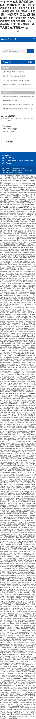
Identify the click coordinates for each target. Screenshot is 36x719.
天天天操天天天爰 (28, 608)
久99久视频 (28, 465)
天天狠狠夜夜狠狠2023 (8, 647)
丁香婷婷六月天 (6, 323)
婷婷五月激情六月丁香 (9, 653)
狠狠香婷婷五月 (4, 245)
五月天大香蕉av (31, 242)
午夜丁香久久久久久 (12, 201)
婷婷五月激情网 (27, 603)
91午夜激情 (18, 541)
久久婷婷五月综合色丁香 (14, 701)
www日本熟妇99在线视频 (9, 405)
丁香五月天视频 (9, 304)
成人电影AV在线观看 (10, 519)
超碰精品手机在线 (26, 524)
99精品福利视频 (24, 299)
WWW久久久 (3, 601)
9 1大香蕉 (8, 350)
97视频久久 (25, 489)
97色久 (11, 625)
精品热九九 (19, 209)
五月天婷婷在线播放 (21, 443)
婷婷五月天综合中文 (18, 517)
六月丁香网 (21, 615)
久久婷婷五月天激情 (15, 287)
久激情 (2, 374)
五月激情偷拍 (7, 713)
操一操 (6, 295)
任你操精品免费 (11, 257)
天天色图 (32, 682)
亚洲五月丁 (11, 307)
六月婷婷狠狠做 (19, 215)
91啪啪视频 (28, 422)
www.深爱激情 (7, 575)
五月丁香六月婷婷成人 (15, 618)
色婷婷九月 (21, 508)
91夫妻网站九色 (11, 235)
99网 (12, 575)
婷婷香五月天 (27, 627)
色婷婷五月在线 (23, 192)
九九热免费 (13, 292)
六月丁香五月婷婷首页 (10, 374)
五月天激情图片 (4, 625)
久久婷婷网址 (10, 543)
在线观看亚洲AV (24, 690)
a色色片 (20, 604)
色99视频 (33, 549)
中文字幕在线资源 (11, 452)
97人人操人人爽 (11, 364)
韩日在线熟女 (19, 292)
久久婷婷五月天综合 (29, 309)
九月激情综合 (29, 505)
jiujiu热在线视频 (28, 415)
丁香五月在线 (18, 539)
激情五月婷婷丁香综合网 (16, 199)
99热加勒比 (27, 247)
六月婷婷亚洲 (15, 275)
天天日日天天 (17, 589)
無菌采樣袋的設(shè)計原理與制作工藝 (13, 72)
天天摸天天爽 (14, 610)
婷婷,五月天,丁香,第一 (22, 440)
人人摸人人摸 (26, 682)
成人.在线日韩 (11, 520)
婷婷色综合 (24, 577)
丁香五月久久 (11, 496)
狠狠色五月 (17, 577)
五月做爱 (29, 233)
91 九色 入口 (26, 467)
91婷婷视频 (28, 249)
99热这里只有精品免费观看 (17, 269)
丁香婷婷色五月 (24, 474)
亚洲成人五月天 (18, 213)
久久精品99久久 (23, 197)
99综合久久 (20, 555)
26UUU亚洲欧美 (25, 434)
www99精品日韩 (20, 658)
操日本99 (5, 342)
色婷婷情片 (20, 302)
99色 (15, 333)
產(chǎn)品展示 (18, 119)
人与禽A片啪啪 (16, 673)
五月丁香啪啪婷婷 (15, 299)
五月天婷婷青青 (30, 201)
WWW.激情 (27, 244)
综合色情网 (29, 563)
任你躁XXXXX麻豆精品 (18, 579)
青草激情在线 (25, 582)
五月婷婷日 (12, 613)
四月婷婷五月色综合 (9, 424)
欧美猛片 (5, 366)
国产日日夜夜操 (4, 244)
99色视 (11, 409)
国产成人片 (23, 300)
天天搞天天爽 (3, 496)
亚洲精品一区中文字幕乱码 (17, 204)
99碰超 (33, 354)
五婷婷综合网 (6, 369)
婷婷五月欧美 (28, 488)
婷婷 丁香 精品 (15, 237)
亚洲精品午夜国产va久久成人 (23, 390)
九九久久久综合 (6, 704)
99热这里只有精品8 (24, 366)
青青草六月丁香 (24, 184)
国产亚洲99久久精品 (5, 268)
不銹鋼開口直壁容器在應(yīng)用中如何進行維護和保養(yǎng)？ (19, 84)
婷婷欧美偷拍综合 (10, 697)
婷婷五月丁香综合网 (8, 589)
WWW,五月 (14, 622)
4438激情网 (24, 673)
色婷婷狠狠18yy (18, 273)
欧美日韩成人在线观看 (23, 519)
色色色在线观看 (4, 184)
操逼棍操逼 (23, 665)
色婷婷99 (22, 591)
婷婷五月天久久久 (9, 213)
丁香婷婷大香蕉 (21, 343)
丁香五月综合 (13, 615)
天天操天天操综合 (19, 661)
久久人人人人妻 (6, 658)
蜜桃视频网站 (12, 603)
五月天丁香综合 (13, 314)
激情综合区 (9, 493)
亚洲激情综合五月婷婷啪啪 (23, 391)
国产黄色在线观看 (11, 716)
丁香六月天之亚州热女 (18, 249)
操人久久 (4, 312)
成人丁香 (14, 713)
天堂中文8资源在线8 (12, 498)
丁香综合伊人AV (13, 438)
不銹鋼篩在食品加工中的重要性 (11, 100)
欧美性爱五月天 (11, 209)
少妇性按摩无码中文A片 (11, 309)
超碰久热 (29, 606)
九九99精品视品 (22, 632)
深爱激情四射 (6, 599)
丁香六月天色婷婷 (12, 512)
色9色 (19, 268)
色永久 (12, 417)
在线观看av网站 (28, 297)
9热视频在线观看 (19, 211)
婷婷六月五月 (12, 450)
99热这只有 (31, 677)
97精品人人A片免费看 (19, 453)
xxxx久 (8, 630)
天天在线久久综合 (8, 429)
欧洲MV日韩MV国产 (28, 213)
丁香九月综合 (18, 467)
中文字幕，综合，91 (5, 582)
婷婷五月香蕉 (24, 707)
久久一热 (6, 204)
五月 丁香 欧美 (13, 632)
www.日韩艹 (3, 512)
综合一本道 (20, 254)
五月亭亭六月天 (16, 348)
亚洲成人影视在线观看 (18, 422)
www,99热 (5, 247)
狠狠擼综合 (30, 482)
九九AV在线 (16, 556)
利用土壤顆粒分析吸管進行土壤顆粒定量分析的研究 (17, 80)
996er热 (32, 352)
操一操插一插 (5, 254)
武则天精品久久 (17, 400)
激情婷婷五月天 (7, 275)
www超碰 (25, 221)
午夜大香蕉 (19, 364)
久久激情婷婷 (30, 611)
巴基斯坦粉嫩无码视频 (10, 594)
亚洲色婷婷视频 (18, 646)
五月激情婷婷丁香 (14, 245)
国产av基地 (14, 503)
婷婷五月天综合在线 (13, 347)
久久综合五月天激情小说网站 (12, 477)
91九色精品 (22, 527)
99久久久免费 (10, 699)
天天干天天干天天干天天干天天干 (17, 482)
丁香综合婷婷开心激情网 (8, 488)
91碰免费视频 (26, 266)
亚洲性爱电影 (12, 440)
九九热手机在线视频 (24, 630)
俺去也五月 (27, 649)
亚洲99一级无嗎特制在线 (25, 704)
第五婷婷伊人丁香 (26, 706)
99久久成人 (11, 670)
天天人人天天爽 (20, 469)
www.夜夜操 (29, 333)
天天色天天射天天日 (22, 403)
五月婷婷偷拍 (24, 276)
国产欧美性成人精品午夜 (6, 227)
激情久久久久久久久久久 (24, 713)
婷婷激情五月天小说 (13, 623)
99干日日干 (31, 457)
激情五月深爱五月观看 (28, 537)
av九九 (6, 482)
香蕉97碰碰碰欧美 (24, 460)
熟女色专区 (24, 290)
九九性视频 (22, 340)
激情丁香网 (25, 271)
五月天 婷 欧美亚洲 (28, 385)
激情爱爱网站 (9, 453)
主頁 (11, 119)
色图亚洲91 (23, 189)
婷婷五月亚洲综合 (26, 319)
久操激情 (7, 668)
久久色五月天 (30, 218)
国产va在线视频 (9, 462)
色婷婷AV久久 (20, 323)
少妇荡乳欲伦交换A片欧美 (21, 355)
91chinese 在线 (8, 505)
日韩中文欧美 (26, 501)
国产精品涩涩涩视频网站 (23, 594)
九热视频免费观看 (5, 551)
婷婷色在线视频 (10, 278)
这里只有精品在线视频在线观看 (10, 572)
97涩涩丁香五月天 (9, 541)
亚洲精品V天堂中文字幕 (24, 567)
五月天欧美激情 (9, 352)
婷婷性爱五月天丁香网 (27, 261)
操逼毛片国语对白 (5, 373)
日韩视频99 (3, 452)
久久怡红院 (11, 539)
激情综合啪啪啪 (20, 280)
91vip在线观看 (22, 201)
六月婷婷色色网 (14, 197)
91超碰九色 (27, 215)
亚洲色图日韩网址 (16, 582)
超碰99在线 (22, 336)
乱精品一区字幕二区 (27, 335)
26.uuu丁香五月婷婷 (23, 373)
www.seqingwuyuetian (28, 268)
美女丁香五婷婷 (24, 598)
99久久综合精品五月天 (26, 556)
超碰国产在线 (3, 527)
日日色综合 (20, 415)
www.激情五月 (15, 630)
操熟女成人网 (5, 283)
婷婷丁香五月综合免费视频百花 (21, 412)
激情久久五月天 (15, 474)
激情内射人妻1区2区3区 (16, 551)
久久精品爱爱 (12, 415)
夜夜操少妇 (25, 561)
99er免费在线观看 (9, 685)
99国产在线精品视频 (25, 359)
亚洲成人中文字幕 (21, 659)
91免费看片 (5, 273)
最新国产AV (26, 282)
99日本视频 (14, 369)
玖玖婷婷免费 (5, 261)
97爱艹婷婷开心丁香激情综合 (21, 256)
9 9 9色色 (25, 397)
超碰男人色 (23, 324)
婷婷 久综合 (14, 627)
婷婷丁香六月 (3, 683)
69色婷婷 (15, 505)
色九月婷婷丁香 (4, 440)
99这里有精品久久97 (5, 311)
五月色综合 (31, 560)
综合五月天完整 (21, 220)
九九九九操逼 (11, 494)
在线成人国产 (27, 330)
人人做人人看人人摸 (16, 549)
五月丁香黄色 (24, 486)
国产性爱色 (25, 670)
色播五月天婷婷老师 (27, 287)
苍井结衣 (26, 551)
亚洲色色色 (11, 340)
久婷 (5, 577)
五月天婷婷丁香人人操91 (8, 682)
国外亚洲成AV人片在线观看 (27, 348)
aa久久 (13, 297)
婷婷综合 (7, 474)
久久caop (2, 350)
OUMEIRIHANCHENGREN (23, 202)
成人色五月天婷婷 (13, 328)
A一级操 (16, 318)
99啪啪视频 (5, 259)
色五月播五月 (9, 400)
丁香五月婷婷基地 (6, 598)
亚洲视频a (18, 697)
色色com (32, 244)
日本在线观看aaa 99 (26, 185)
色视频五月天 (25, 400)
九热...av (10, 412)
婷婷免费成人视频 (20, 428)
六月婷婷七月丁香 (28, 464)
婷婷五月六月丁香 (17, 228)
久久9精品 (3, 699)
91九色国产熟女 (7, 330)
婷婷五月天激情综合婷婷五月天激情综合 (16, 532)
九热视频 (18, 319)
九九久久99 (25, 558)
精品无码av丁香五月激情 (6, 570)
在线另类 (13, 534)
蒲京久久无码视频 (16, 651)
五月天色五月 (9, 288)
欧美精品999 (29, 433)
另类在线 (25, 604)
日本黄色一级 (9, 646)
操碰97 (31, 294)
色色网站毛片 (19, 520)
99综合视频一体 (30, 448)
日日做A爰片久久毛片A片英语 (8, 458)
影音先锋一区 (29, 658)
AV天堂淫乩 (24, 510)
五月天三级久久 (22, 503)
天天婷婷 (26, 462)
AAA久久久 (31, 634)
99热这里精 (10, 517)
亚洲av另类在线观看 (27, 285)
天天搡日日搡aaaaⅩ (21, 496)
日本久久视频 (6, 503)
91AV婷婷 (9, 187)
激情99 (13, 472)
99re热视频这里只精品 (8, 407)
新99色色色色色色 (30, 580)
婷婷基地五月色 (14, 321)
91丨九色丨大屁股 (14, 656)
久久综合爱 (19, 424)
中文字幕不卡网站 (15, 668)
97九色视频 (22, 505)
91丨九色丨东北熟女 (23, 369)
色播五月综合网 (20, 488)
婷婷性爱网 (32, 355)
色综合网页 (17, 484)
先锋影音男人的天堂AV (21, 417)
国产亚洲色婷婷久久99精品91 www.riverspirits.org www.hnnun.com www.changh (18, 305)
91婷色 (23, 541)
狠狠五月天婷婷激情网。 (24, 689)
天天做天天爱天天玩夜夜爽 (15, 683)
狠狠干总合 (31, 510)
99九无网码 (28, 685)
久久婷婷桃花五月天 (13, 192)
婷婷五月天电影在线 (19, 536)
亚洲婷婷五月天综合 (5, 549)
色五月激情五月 (8, 324)
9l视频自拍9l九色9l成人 (15, 561)
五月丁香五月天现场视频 (22, 206)
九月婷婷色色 (12, 465)
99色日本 (25, 587)
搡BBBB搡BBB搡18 (22, 678)
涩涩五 (9, 228)
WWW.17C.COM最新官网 (7, 208)
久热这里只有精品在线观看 (14, 524)
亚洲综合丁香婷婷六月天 (23, 388)
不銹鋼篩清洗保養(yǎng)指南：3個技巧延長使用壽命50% (18, 96)
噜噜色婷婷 (6, 321)
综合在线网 (5, 328)
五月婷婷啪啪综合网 (15, 486)
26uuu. (13, 397)
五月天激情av (28, 431)
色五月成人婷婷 (25, 709)
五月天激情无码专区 (7, 410)
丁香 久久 (6, 615)
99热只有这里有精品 (15, 225)
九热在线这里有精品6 (26, 544)
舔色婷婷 (5, 194)
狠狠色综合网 (27, 304)
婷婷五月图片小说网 (5, 695)
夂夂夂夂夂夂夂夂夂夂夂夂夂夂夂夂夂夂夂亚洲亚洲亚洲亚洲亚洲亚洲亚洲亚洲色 (18, 360)
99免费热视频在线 (31, 455)
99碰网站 (31, 678)
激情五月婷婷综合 (21, 606)
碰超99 (19, 675)
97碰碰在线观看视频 (7, 242)
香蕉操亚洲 (17, 665)
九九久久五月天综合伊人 (15, 263)
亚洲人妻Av (27, 199)
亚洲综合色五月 (24, 367)
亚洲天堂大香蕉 (21, 376)
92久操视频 (22, 616)
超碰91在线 (12, 259)
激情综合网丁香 (12, 606)
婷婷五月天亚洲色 (5, 225)
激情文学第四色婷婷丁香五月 (12, 264)
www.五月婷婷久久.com (29, 216)
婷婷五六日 (21, 663)
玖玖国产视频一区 (27, 424)
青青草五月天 (29, 269)
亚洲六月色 (11, 467)
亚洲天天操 (18, 278)
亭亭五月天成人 (14, 616)
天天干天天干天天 (13, 366)
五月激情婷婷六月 (14, 591)
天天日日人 (14, 240)
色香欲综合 (9, 185)
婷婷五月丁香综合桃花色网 (26, 342)
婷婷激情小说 (17, 429)
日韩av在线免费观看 (9, 252)
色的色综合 (14, 711)
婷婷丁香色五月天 (8, 556)
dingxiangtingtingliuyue (10, 326)
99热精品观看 (7, 654)
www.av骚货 (31, 225)
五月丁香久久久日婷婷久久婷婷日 (13, 385)
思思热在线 (5, 390)
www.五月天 (19, 257)
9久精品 (13, 464)
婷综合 (13, 271)
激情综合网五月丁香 (15, 283)
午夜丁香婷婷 (5, 580)
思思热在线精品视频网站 (28, 500)
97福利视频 (11, 390)
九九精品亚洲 (16, 441)
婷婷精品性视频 (22, 498)
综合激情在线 (17, 699)
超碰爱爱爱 (29, 503)
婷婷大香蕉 (19, 682)
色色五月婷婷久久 (11, 220)
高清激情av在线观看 (18, 187)
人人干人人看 (5, 285)
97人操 (13, 436)
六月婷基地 (21, 493)
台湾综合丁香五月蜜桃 (24, 470)
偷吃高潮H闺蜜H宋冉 (7, 371)
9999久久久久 (11, 383)
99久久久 (22, 386)
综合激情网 (19, 294)
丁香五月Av (7, 622)
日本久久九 (33, 366)
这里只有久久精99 (14, 525)
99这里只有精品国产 (7, 402)
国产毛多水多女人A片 (7, 381)
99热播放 (32, 519)
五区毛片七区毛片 (8, 441)
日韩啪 (8, 417)
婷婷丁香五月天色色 (13, 527)
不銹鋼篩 (8, 120)
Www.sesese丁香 (19, 431)
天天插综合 (15, 268)
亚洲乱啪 (25, 402)
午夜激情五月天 (30, 453)
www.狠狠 (20, 627)
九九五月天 (21, 357)
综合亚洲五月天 (25, 395)
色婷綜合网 (25, 381)
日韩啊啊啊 (6, 689)
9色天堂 (29, 458)
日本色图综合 (17, 409)
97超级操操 (3, 218)
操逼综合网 (3, 522)
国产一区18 (7, 479)
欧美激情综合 (18, 670)
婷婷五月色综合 (4, 202)
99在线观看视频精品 (15, 285)
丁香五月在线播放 (20, 232)
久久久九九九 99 (29, 716)
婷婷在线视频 (13, 254)
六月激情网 (12, 428)
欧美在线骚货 (3, 355)
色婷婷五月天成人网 (15, 419)
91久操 (20, 221)
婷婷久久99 (6, 486)
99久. (28, 479)
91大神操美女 (19, 635)
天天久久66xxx (23, 328)
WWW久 (16, 462)
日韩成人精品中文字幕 (11, 565)
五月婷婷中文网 (18, 304)
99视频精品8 (32, 397)
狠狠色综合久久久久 (10, 555)
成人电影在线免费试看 (26, 275)
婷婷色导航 (22, 350)
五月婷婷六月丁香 (24, 525)
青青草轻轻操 (7, 560)
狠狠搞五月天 (24, 513)
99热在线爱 (25, 697)
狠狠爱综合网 (27, 302)
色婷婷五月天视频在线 (28, 694)
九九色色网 (30, 639)
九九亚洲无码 (5, 376)
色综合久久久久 (25, 441)
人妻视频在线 (30, 496)
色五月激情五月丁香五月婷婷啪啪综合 (20, 445)
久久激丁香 (28, 314)
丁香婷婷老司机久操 (29, 254)
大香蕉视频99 (20, 716)
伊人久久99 (3, 266)
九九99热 (2, 185)
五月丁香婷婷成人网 (15, 261)
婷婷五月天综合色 (19, 251)
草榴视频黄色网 (6, 397)
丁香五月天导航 (30, 436)
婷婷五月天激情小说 (23, 190)
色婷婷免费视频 (29, 522)
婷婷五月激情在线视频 (11, 221)
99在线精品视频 (12, 718)
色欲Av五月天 (13, 587)
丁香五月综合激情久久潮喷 (23, 680)
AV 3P (32, 204)
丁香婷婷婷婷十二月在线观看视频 (27, 331)
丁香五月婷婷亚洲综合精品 (16, 247)
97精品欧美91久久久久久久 (11, 359)
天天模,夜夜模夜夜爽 (7, 529)
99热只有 (29, 324)
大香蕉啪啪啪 (3, 457)
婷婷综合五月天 (21, 433)
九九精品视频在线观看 (20, 611)
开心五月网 (19, 426)
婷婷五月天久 (14, 704)
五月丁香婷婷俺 (14, 649)
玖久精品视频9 (19, 297)
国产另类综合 (5, 460)
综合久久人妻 (28, 517)
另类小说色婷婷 (27, 683)
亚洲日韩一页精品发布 (6, 357)
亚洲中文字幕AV (13, 508)
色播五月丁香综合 (14, 379)
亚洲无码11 (29, 300)
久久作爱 (13, 302)
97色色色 (27, 383)
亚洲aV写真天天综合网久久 (16, 393)
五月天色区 (25, 589)
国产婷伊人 (29, 280)
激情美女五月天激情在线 (21, 647)
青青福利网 (27, 555)
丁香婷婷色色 (18, 397)
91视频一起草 (3, 206)
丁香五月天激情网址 (9, 426)
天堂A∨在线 (16, 324)
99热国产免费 (17, 570)
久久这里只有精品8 (19, 371)
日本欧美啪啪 (9, 706)
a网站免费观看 (10, 211)
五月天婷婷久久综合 (28, 620)
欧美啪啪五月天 (27, 584)
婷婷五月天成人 (22, 196)
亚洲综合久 (6, 445)
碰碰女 (14, 601)
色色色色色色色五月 (30, 371)
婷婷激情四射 (9, 336)
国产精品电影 (5, 292)
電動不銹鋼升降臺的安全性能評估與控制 (14, 76)
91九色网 (2, 493)
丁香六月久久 (17, 543)
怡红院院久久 (13, 376)
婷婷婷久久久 (15, 350)
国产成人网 (5, 623)
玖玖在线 (7, 507)
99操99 (16, 340)
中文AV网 (15, 336)
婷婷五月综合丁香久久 (15, 641)
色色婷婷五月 (25, 570)
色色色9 (15, 470)
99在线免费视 (25, 671)
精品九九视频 (19, 464)
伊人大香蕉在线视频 (17, 330)
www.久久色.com (13, 702)
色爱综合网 (8, 422)
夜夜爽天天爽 (20, 374)
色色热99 (28, 343)
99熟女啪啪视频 (11, 294)
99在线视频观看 (9, 251)
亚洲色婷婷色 (19, 405)
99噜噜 (8, 627)
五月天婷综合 (30, 189)
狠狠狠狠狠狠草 (6, 223)
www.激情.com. (7, 651)
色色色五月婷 (7, 707)
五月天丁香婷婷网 (16, 414)
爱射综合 (10, 295)
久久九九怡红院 (6, 510)
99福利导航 (18, 586)
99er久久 (31, 184)
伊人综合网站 (30, 659)
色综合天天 (14, 663)
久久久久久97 (25, 641)
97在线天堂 (5, 702)
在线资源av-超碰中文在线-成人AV (16, 522)
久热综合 (21, 649)
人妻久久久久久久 (28, 476)
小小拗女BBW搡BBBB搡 (28, 227)
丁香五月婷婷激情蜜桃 (24, 702)
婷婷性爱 (26, 405)
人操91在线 (32, 223)
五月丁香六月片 (30, 628)
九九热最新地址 (11, 635)
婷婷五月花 (33, 373)
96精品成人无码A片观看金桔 (19, 546)
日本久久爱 (11, 355)
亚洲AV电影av (15, 233)
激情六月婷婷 (26, 549)
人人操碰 (32, 412)
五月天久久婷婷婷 (29, 615)
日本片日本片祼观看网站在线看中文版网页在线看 (16, 596)
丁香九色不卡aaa (19, 407)
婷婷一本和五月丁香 (23, 326)
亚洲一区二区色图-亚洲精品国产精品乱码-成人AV (18, 553)
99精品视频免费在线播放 (15, 515)
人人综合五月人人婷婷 (28, 312)
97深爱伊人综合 (26, 414)
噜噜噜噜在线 (27, 625)
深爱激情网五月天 (20, 472)
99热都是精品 (31, 529)
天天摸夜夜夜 (13, 689)
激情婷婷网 (20, 512)
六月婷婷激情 (17, 227)
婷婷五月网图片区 (29, 292)
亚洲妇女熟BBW (18, 208)
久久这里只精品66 (21, 458)
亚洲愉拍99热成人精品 (23, 452)
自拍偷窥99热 (11, 592)
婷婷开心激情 (5, 379)
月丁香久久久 (11, 206)
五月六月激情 (23, 233)
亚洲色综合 (26, 446)
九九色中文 (31, 697)
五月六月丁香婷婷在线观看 (15, 216)
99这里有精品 (22, 575)
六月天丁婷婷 (21, 711)
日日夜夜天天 (5, 649)
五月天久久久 (28, 232)
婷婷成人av (14, 531)
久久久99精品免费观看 (25, 572)
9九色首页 (13, 323)
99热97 (28, 220)
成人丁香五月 (26, 235)
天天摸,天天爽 (18, 481)
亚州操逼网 (19, 603)
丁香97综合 (24, 675)
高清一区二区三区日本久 (14, 489)
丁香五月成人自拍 (26, 701)
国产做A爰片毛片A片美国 (10, 403)
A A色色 (15, 196)
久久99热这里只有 (17, 501)
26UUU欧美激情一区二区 (19, 448)
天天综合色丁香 (29, 472)
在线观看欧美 (25, 252)
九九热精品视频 (15, 421)
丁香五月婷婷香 (27, 273)
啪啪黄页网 (26, 257)
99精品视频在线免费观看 (26, 410)
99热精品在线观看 (29, 450)
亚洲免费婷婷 (3, 606)
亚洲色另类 (19, 271)
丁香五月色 (5, 467)
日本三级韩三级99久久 (28, 618)
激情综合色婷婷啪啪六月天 (27, 264)
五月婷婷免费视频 (9, 318)
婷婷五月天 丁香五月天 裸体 (17, 580)
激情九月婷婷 (12, 690)
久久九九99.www (15, 395)
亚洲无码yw (12, 391)
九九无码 (18, 252)
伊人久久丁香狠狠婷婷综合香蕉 (12, 558)
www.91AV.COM (11, 388)
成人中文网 (14, 677)
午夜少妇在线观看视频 (28, 426)
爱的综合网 (10, 218)
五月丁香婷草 (12, 343)
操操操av (22, 379)
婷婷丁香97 (7, 395)
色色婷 (16, 575)
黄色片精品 (28, 204)
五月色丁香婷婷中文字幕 (18, 628)
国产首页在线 (23, 639)
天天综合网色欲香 (20, 653)
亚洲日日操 (32, 438)
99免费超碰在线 (16, 185)
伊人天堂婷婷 (28, 307)
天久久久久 (3, 196)
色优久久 (32, 525)
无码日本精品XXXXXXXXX (11, 189)
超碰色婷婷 (21, 531)
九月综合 (14, 493)
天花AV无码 (21, 314)
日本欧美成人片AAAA (14, 194)
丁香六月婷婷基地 (24, 656)
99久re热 (27, 469)
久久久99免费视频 (20, 436)
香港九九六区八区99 (10, 678)
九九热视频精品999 (23, 438)
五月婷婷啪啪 (3, 520)
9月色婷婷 (24, 225)
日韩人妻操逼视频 (29, 187)
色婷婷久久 (11, 455)
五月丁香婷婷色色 (11, 316)
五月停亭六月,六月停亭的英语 (18, 563)
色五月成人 (12, 202)
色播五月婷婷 (6, 714)
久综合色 (20, 584)
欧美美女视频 (19, 494)
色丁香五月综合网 (23, 345)
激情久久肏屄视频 (15, 386)
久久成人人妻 (7, 637)
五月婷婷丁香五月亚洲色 (12, 639)
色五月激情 (3, 354)
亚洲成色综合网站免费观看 (9, 675)
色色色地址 (25, 699)
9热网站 (11, 333)
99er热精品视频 (18, 352)
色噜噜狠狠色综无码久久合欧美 (14, 620)
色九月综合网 (16, 706)
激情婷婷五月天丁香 (17, 311)
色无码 (21, 462)
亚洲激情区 (12, 680)
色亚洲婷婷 (19, 266)
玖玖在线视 (22, 318)
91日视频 (30, 381)
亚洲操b (11, 273)
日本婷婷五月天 (7, 446)
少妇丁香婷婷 (25, 491)
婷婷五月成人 (15, 544)
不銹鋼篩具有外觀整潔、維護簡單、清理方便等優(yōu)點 (18, 104)
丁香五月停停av (7, 579)
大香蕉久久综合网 (12, 604)
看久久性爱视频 (8, 574)
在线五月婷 (23, 218)
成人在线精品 (14, 507)
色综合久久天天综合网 (20, 568)
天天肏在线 (5, 335)
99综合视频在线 (9, 608)
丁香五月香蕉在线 (19, 685)
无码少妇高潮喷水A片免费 (18, 714)
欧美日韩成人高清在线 (8, 694)
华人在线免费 (17, 671)
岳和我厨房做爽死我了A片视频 (11, 513)
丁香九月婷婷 (12, 659)
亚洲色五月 (16, 410)
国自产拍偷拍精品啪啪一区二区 (19, 599)
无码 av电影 (21, 610)
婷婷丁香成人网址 (23, 362)
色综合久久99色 (17, 402)
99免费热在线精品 (16, 709)
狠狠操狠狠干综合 (22, 677)
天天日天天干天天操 (13, 457)
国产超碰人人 (10, 484)
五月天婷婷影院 (30, 653)
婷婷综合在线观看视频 (15, 500)
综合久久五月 (13, 373)
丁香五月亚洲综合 (8, 536)
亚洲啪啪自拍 (13, 331)
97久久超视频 (6, 464)
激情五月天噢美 (13, 362)
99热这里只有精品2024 (6, 256)
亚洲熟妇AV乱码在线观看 (26, 637)
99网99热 (26, 666)
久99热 (2, 531)
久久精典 (13, 658)
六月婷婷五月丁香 (23, 223)
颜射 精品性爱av (16, 491)
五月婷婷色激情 (6, 436)
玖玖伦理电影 (6, 297)
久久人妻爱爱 (25, 429)
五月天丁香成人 (19, 592)
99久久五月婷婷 (31, 568)
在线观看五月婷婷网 (27, 515)
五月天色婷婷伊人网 (19, 455)
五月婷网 (30, 589)
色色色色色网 (12, 280)
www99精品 (7, 348)
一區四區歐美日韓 (29, 357)
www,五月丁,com (9, 232)
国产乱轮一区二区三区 (10, 642)
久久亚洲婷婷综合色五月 (13, 367)
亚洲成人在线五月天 (14, 184)
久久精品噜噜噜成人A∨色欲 (15, 666)
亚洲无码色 (27, 352)
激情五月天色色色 (6, 673)
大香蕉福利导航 (9, 611)
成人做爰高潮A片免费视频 (14, 312)
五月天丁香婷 (28, 663)
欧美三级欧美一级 (22, 601)
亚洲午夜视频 (26, 263)
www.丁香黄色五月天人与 (27, 194)
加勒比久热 (21, 565)
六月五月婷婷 (28, 211)
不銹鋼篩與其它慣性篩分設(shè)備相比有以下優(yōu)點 (18, 109)
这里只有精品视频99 (5, 398)
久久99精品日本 (16, 398)
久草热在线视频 (6, 534)
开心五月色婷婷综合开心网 (16, 244)
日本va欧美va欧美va (5, 414)
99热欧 (18, 378)
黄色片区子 (5, 393)
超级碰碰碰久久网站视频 (15, 338)
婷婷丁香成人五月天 (25, 354)
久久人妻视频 (5, 419)
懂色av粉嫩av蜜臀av (9, 319)
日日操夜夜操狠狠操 (12, 584)
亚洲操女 (9, 249)
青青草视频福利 (28, 407)
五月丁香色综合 (23, 347)
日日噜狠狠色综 (6, 421)
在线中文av (10, 470)
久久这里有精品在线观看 (24, 239)
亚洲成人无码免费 (24, 237)
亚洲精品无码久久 (27, 687)
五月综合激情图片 (29, 642)
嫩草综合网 (33, 491)
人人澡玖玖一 (7, 546)
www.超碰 (31, 599)
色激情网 (10, 537)
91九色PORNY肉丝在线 (13, 634)
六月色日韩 (19, 282)
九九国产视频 (32, 604)
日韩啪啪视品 (3, 228)
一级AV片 (30, 586)
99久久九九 (8, 491)
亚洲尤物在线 (25, 543)
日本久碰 (15, 357)
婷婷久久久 (31, 276)
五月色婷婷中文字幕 (17, 446)
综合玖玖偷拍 (27, 208)
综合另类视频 (5, 632)
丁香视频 (6, 591)
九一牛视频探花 (7, 448)
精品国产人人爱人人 (24, 321)
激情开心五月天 (25, 668)
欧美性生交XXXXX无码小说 (19, 654)
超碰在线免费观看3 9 (17, 476)
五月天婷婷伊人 (13, 345)
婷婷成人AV (26, 294)
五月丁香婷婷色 (22, 507)
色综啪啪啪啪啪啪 (13, 342)
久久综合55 (16, 354)
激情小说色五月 (27, 338)
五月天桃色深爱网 (18, 625)
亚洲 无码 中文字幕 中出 (19, 695)
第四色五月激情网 (15, 510)
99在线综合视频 (26, 364)
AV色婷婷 (5, 362)
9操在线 (25, 481)
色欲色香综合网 (20, 383)
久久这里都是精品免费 (25, 245)
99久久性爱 (3, 630)
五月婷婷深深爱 (6, 476)
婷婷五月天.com (4, 428)
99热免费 (21, 309)
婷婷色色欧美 (17, 381)
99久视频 (32, 266)
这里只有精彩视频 (7, 628)
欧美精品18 (14, 190)
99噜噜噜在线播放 (27, 209)
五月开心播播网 (4, 450)
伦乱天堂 (19, 587)
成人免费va (24, 586)
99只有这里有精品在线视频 (9, 567)
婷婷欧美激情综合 (19, 307)
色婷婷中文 (6, 563)
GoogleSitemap (17, 172)
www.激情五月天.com (6, 501)
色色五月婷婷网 (21, 333)
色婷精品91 (15, 637)
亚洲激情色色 (20, 465)
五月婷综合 (20, 692)
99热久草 (24, 278)
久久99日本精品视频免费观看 (22, 295)
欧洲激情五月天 (9, 568)
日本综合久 (10, 196)
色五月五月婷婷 (11, 266)
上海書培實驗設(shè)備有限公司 (10, 170)
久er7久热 (8, 711)
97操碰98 (5, 692)
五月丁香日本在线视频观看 (27, 421)
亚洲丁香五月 (16, 276)
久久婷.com (26, 692)
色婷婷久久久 (20, 450)
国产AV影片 (5, 280)
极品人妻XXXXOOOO (29, 494)
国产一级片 (7, 531)
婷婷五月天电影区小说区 (20, 242)
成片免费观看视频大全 (10, 433)
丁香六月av (19, 235)
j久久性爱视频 (14, 223)
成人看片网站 (21, 622)
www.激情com (15, 300)
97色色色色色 (8, 544)
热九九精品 (16, 218)
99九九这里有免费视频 (9, 443)
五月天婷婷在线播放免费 (20, 529)
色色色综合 (19, 687)
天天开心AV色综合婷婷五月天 (19, 560)
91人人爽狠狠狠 (14, 460)
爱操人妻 (10, 601)
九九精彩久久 (28, 661)
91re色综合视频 (4, 333)
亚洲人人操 (10, 354)
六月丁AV (26, 512)
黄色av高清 (30, 575)
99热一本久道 (15, 598)
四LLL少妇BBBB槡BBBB (15, 335)
